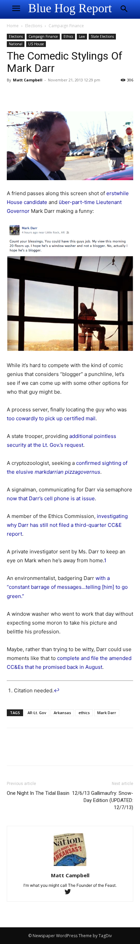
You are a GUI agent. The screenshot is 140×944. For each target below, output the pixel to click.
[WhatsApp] (60, 95)
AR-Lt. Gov (37, 712)
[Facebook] (13, 95)
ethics (84, 712)
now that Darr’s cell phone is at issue (51, 498)
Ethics (68, 36)
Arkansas (62, 712)
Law (82, 36)
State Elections (102, 36)
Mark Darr (106, 712)
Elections (33, 26)
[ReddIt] (76, 95)
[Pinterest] (45, 95)
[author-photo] (70, 866)
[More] (92, 95)
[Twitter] (29, 95)
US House (36, 44)
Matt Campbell (27, 79)
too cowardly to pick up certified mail (51, 418)
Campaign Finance (66, 26)
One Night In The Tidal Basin (38, 793)
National (15, 44)
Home (13, 26)
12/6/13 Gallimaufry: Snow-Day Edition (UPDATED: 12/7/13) (102, 800)
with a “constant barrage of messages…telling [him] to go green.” (67, 587)
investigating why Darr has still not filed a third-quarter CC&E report (67, 525)
